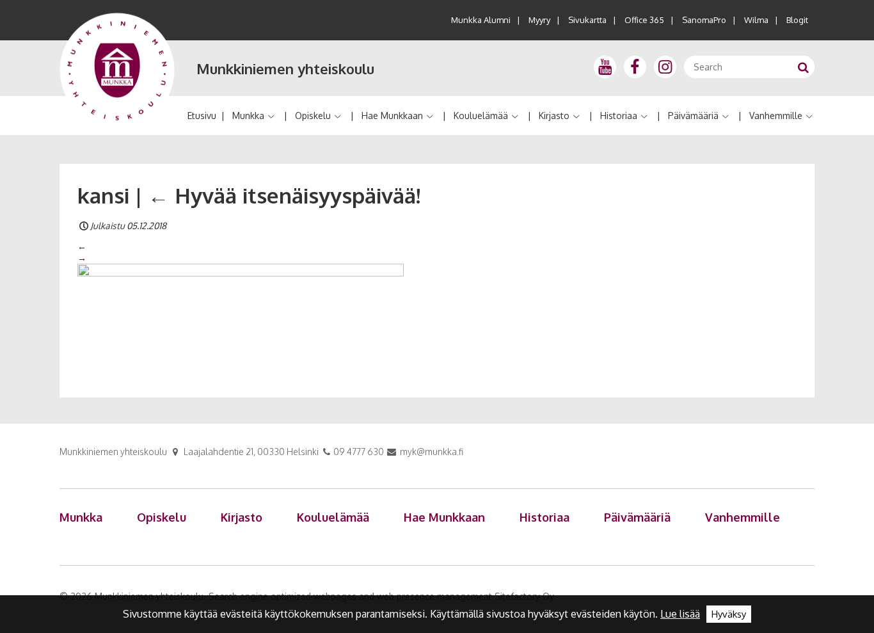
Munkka (248, 115)
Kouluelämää (481, 115)
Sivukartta (587, 20)
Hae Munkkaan (392, 115)
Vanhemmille (775, 115)
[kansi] (240, 315)
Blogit (797, 20)
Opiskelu (313, 115)
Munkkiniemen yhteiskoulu (285, 68)
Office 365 (644, 20)
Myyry (539, 20)
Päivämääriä (693, 115)
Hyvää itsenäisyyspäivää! (284, 195)
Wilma (756, 20)
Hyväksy (728, 614)
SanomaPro (704, 20)
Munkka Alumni (481, 20)
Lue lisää (680, 613)
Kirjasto (554, 115)
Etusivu (201, 115)
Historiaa (618, 115)
